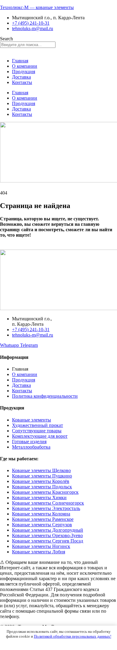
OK (59, 642)
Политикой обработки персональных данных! (72, 636)
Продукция (23, 71)
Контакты (22, 82)
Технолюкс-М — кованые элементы (37, 7)
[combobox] (28, 45)
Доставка (21, 76)
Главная (20, 60)
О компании (24, 66)
